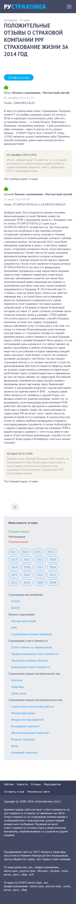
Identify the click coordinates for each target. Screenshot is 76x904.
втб (31, 874)
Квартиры (17, 687)
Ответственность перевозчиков (31, 647)
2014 (27, 575)
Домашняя (10, 20)
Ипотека (16, 680)
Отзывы (25, 20)
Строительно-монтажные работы (32, 706)
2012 (52, 575)
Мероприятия (52, 784)
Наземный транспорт (24, 752)
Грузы (14, 746)
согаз (64, 871)
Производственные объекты (29, 660)
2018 (27, 567)
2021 (40, 559)
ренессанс (21, 867)
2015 (14, 575)
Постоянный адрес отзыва (21, 179)
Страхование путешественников (31, 634)
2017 (40, 567)
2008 (52, 582)
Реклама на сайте (38, 791)
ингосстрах (11, 871)
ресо (16, 874)
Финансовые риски (23, 713)
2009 (40, 582)
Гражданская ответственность (30, 667)
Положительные (18, 531)
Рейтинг (9, 784)
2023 (14, 559)
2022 (27, 559)
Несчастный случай (23, 621)
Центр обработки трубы (19, 859)
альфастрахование (47, 867)
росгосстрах (27, 871)
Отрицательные (18, 541)
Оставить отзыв (18, 77)
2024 (50, 552)
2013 (40, 575)
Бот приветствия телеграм (54, 859)
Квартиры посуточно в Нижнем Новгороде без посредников (36, 853)
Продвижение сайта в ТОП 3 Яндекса (28, 852)
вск (31, 867)
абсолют (43, 871)
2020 (52, 559)
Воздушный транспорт (25, 726)
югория (55, 871)
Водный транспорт (23, 739)
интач (7, 874)
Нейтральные (16, 536)
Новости (22, 784)
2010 (27, 582)
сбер (24, 874)
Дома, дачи (18, 693)
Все (13, 552)
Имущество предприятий (27, 719)
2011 (14, 582)
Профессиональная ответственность (34, 654)
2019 (14, 567)
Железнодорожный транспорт (30, 733)
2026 (25, 552)
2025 (37, 552)
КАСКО (15, 608)
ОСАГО (15, 601)
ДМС (14, 627)
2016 (52, 567)
